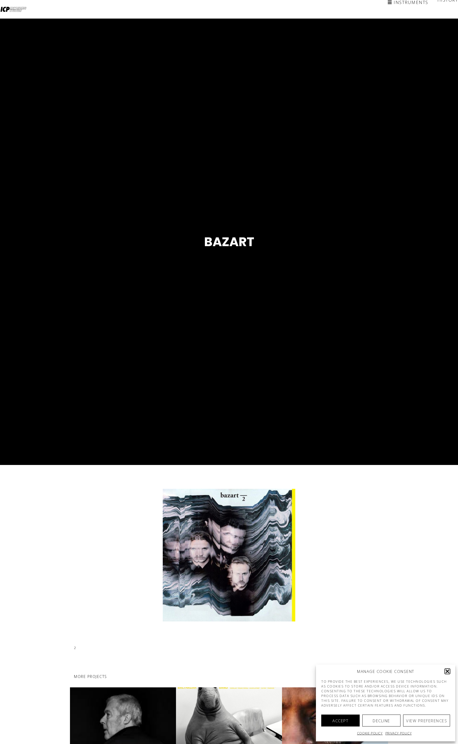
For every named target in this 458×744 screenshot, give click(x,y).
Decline (381, 720)
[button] (447, 671)
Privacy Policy (398, 733)
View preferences (426, 720)
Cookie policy (370, 733)
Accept (340, 720)
